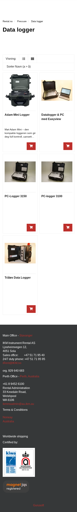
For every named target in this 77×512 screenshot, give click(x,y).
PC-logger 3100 (51, 196)
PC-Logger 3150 (16, 196)
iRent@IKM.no (12, 362)
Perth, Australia (29, 376)
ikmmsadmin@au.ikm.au (18, 403)
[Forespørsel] (31, 146)
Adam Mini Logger (17, 114)
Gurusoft (38, 505)
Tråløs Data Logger (18, 277)
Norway (8, 417)
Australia (8, 421)
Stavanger (25, 335)
